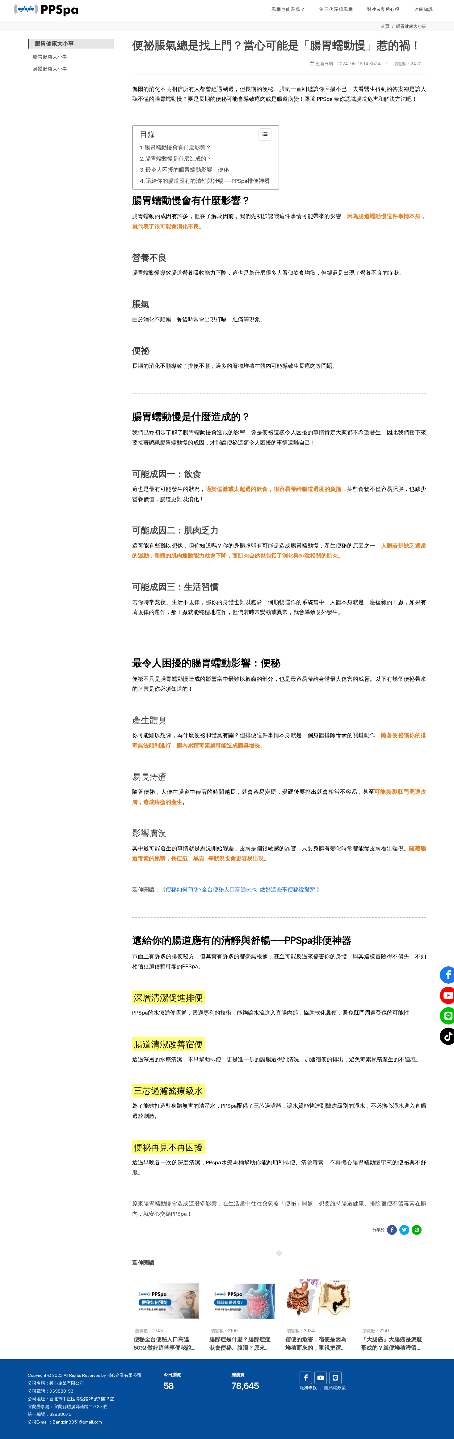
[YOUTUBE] (320, 1378)
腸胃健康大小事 (411, 26)
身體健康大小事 (50, 69)
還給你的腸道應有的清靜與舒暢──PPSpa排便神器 (208, 181)
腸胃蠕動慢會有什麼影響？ (178, 147)
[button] (423, 9)
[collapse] (265, 134)
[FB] (306, 1378)
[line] (335, 1378)
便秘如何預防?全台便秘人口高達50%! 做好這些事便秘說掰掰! (241, 889)
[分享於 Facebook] (392, 1230)
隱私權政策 (335, 1387)
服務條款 (308, 1387)
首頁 (385, 26)
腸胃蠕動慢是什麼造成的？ (178, 158)
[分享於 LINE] (417, 1230)
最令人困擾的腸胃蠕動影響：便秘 (187, 169)
